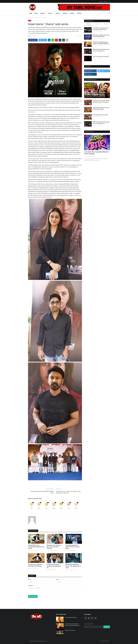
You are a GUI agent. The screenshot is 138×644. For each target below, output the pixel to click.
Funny (53, 508)
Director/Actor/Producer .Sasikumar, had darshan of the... (54, 566)
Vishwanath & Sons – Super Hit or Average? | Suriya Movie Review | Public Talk (68, 492)
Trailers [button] (65, 13)
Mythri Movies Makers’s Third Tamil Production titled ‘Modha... (101, 36)
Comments (32, 575)
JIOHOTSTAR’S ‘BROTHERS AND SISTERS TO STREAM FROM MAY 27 (101, 43)
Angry (61, 508)
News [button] (35, 13)
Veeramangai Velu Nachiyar (70, 617)
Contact (79, 13)
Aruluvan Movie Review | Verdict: (100, 114)
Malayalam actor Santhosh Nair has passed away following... (54, 547)
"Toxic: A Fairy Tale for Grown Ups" (101, 56)
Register (105, 1)
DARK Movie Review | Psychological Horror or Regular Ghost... (101, 50)
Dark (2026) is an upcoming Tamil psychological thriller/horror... (100, 28)
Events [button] (58, 13)
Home (30, 13)
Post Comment (32, 596)
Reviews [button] (42, 13)
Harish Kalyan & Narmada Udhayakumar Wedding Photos (42, 492)
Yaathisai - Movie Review (70, 630)
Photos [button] (50, 13)
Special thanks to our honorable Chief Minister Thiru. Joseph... (36, 547)
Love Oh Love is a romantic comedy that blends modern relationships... (101, 101)
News (32, 17)
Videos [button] (72, 13)
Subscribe (106, 627)
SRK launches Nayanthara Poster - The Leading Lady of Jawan (73, 566)
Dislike (39, 508)
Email (57, 579)
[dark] (109, 1)
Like (31, 508)
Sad (69, 508)
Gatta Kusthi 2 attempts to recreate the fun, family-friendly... (101, 108)
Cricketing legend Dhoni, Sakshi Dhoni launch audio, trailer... (72, 547)
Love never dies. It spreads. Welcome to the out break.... (96, 153)
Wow (76, 508)
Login (101, 1)
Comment (30, 585)
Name (29, 579)
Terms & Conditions (104, 641)
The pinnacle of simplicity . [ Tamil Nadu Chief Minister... (35, 565)
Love (46, 508)
